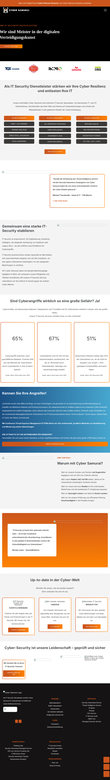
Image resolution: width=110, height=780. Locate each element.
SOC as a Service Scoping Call (18, 751)
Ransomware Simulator (18, 759)
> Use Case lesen (60, 201)
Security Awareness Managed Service (18, 748)
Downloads (55, 754)
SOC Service (91, 713)
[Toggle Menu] (105, 10)
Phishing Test (18, 746)
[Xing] (20, 721)
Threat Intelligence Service (91, 705)
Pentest (91, 711)
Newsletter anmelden (54, 748)
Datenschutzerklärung (55, 727)
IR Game (92, 708)
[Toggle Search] (99, 10)
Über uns (55, 762)
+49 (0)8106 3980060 (55, 712)
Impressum (55, 724)
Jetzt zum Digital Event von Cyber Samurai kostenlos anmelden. (55, 3)
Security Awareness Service (91, 702)
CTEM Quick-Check (18, 754)
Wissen (54, 751)
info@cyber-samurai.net (55, 715)
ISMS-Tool (91, 719)
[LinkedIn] (16, 721)
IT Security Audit (92, 716)
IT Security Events (55, 746)
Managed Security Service (91, 721)
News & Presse (55, 765)
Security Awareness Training (18, 756)
